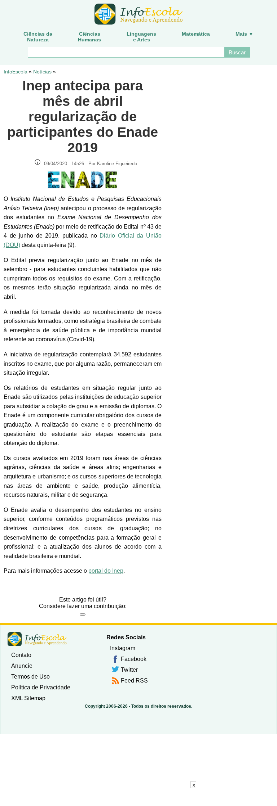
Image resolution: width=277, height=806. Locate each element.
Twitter (129, 670)
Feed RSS (134, 680)
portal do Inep (105, 571)
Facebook (133, 659)
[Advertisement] (138, 797)
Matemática (196, 34)
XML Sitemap (28, 698)
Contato (21, 655)
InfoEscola (15, 72)
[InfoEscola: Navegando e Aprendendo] (138, 14)
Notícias (42, 72)
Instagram (122, 648)
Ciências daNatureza (37, 36)
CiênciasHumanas (89, 36)
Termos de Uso (30, 677)
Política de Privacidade (40, 687)
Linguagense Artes (141, 36)
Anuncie (21, 666)
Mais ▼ (245, 34)
